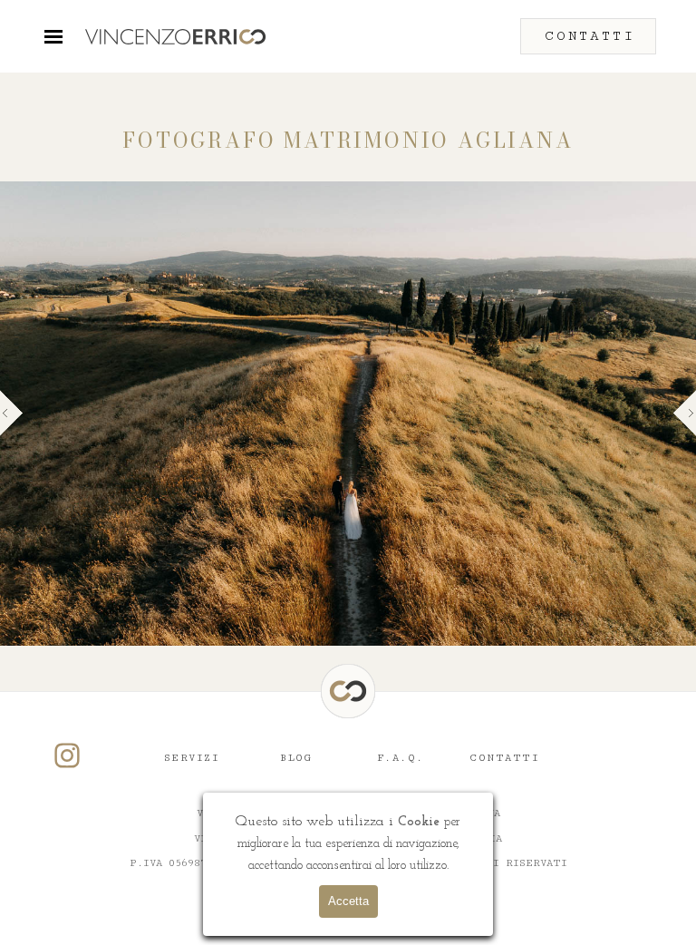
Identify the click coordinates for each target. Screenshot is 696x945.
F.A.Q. (400, 758)
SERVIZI (192, 758)
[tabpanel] (347, 141)
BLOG (296, 758)
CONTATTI (504, 758)
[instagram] (67, 755)
